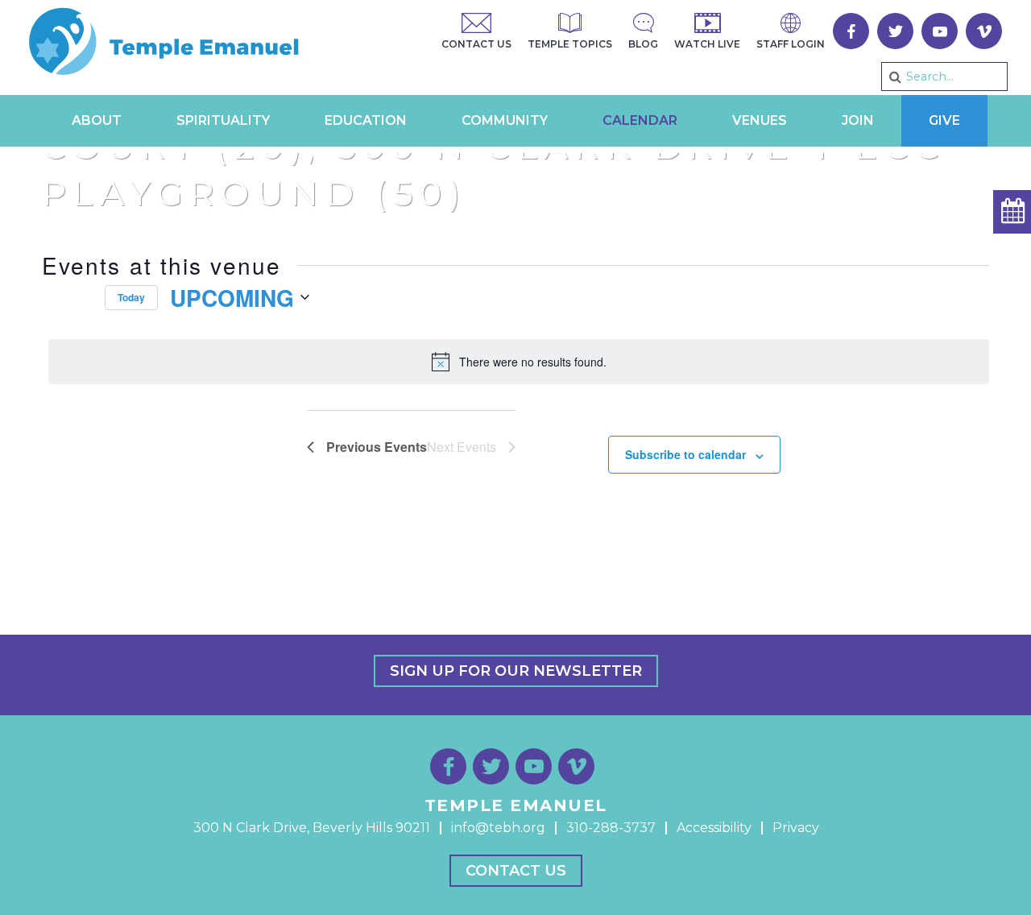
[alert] (518, 361)
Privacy (795, 827)
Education (366, 120)
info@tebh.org (498, 827)
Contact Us (516, 871)
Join (858, 120)
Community (505, 120)
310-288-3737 (611, 827)
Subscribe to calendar (685, 454)
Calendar (639, 120)
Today (131, 297)
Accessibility (714, 827)
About (97, 120)
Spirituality (223, 120)
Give (944, 120)
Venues (759, 120)
